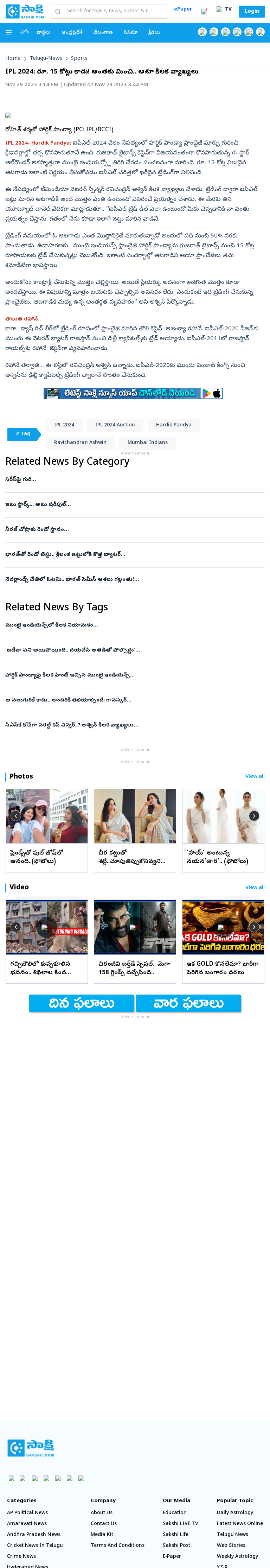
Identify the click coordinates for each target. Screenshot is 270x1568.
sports (79, 58)
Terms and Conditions (117, 1546)
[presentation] (16, 816)
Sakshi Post (176, 1546)
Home (13, 58)
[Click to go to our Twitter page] (225, 31)
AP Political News (27, 1513)
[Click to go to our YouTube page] (248, 31)
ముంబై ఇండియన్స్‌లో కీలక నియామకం (131, 625)
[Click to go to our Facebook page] (202, 31)
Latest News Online (240, 1524)
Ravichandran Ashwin (80, 443)
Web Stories (231, 1546)
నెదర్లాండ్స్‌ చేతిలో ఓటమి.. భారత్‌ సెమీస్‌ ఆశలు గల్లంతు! (127, 579)
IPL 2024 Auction (115, 425)
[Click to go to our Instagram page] (237, 31)
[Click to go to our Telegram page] (69, 1478)
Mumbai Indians (148, 443)
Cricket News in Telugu (35, 1546)
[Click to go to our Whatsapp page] (214, 31)
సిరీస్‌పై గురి (130, 479)
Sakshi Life (175, 1535)
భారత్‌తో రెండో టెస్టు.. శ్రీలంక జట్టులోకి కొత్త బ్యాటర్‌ (134, 554)
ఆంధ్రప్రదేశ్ (72, 33)
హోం (24, 32)
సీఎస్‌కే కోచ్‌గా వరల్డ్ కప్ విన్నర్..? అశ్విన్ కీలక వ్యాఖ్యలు (130, 725)
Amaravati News (27, 1524)
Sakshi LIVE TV (180, 1524)
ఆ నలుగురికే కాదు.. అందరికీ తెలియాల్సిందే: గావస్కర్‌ (118, 700)
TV (228, 9)
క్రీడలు (154, 33)
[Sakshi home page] (30, 1448)
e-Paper (172, 1557)
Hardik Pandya (174, 425)
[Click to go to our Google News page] (260, 31)
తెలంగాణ (103, 33)
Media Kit (102, 1535)
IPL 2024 (64, 425)
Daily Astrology (235, 1513)
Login (252, 11)
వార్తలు (44, 33)
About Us (101, 1513)
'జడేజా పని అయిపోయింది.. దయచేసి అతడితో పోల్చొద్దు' (134, 650)
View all (255, 777)
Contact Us (104, 1524)
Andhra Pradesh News (33, 1535)
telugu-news (46, 58)
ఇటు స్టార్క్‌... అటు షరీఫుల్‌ (130, 504)
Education (175, 1513)
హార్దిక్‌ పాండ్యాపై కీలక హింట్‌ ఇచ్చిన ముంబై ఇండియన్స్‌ (134, 675)
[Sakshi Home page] (24, 11)
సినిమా (130, 33)
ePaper (183, 9)
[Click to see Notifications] (204, 11)
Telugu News (232, 1535)
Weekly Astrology (237, 1557)
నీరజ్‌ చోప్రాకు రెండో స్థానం (130, 529)
